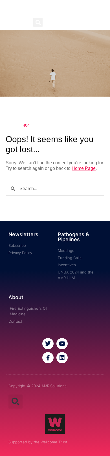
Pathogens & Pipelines (73, 236)
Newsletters (23, 234)
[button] (38, 22)
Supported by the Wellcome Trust (37, 442)
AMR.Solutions (55, 8)
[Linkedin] (62, 357)
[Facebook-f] (48, 357)
